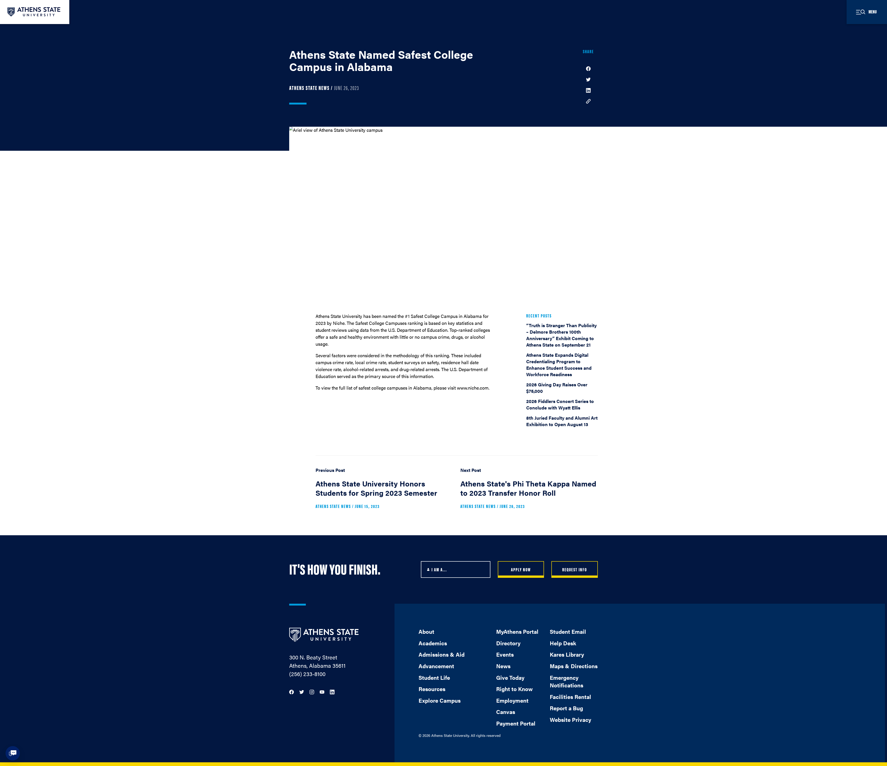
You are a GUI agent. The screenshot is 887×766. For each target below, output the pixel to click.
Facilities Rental (570, 697)
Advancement (436, 666)
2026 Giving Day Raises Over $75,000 (556, 387)
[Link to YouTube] (322, 691)
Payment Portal (515, 723)
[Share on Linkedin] (588, 89)
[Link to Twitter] (301, 691)
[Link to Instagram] (312, 691)
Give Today (510, 677)
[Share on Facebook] (588, 68)
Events (505, 654)
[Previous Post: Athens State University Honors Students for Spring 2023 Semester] (384, 490)
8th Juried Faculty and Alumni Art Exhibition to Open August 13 (562, 421)
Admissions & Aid (442, 654)
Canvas (505, 712)
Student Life (434, 677)
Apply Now (521, 569)
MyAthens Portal (517, 631)
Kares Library (567, 654)
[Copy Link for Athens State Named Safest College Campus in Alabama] (588, 101)
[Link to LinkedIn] (332, 691)
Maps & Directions (574, 666)
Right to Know (514, 689)
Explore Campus (440, 700)
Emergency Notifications (566, 681)
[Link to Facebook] (291, 691)
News (503, 666)
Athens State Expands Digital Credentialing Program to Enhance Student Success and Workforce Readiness (559, 364)
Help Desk (563, 643)
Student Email (568, 631)
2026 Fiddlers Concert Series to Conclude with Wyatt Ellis (560, 404)
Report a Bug (566, 708)
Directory (508, 643)
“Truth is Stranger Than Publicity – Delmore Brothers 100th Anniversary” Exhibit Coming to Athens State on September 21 (561, 335)
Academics (433, 643)
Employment (512, 700)
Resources (432, 689)
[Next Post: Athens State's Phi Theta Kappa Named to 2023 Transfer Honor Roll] (529, 490)
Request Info (574, 569)
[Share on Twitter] (588, 79)
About (426, 631)
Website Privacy (570, 719)
